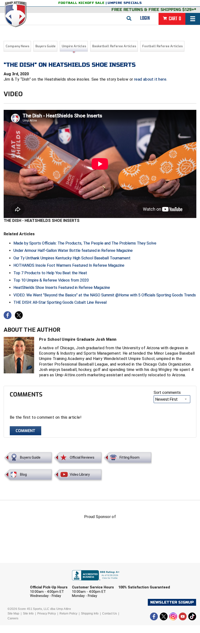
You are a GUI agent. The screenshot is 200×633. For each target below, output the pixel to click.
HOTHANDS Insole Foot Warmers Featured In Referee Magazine (68, 265)
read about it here (150, 79)
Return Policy (68, 613)
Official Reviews (82, 457)
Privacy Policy (46, 613)
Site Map (13, 613)
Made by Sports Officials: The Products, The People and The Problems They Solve (84, 243)
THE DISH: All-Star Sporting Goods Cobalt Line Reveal (60, 302)
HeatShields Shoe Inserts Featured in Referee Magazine (61, 287)
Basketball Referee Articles (114, 46)
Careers (13, 618)
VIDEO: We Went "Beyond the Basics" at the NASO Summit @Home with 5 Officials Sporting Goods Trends (104, 295)
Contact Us (109, 613)
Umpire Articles (74, 46)
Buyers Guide (45, 46)
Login (145, 18)
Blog (23, 474)
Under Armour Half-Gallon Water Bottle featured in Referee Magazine (73, 250)
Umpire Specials (125, 3)
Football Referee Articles (162, 46)
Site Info (28, 613)
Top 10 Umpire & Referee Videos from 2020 (51, 280)
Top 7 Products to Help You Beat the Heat (50, 273)
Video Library (80, 474)
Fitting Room (130, 457)
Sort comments (167, 392)
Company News (17, 46)
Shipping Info (90, 613)
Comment (25, 430)
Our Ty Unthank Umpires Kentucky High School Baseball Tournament (71, 258)
